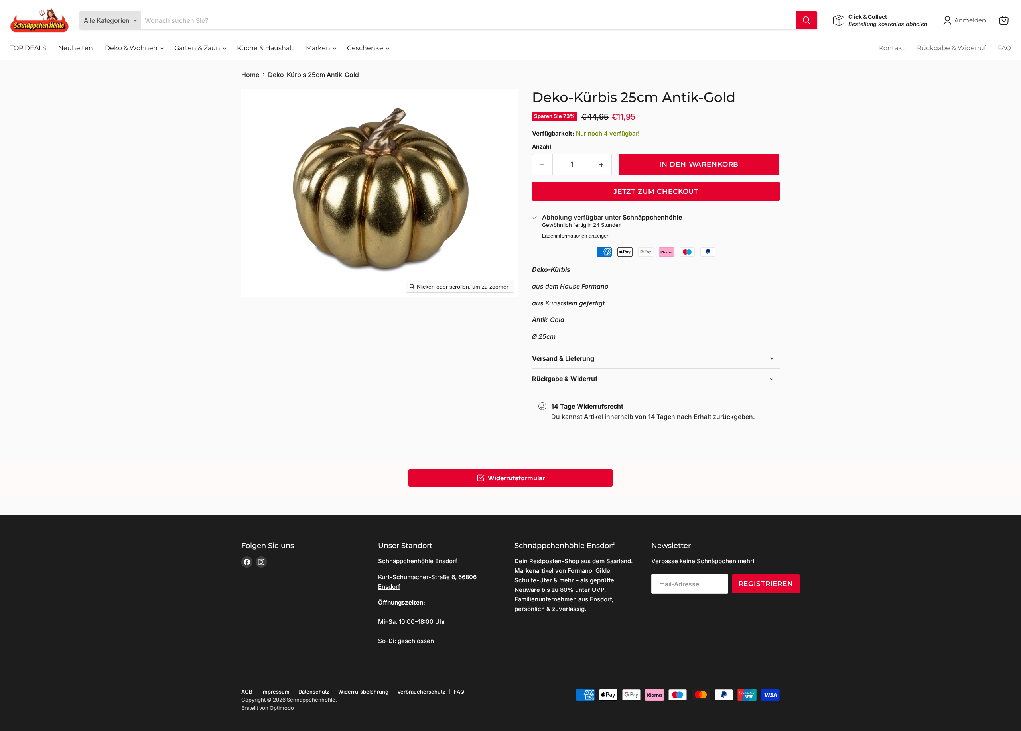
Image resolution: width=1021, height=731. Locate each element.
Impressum (275, 691)
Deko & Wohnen (132, 48)
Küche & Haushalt (265, 48)
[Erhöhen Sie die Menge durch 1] (601, 164)
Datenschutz (313, 691)
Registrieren (766, 584)
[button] (966, 20)
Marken (319, 48)
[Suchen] (806, 20)
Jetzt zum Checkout (655, 191)
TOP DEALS (28, 48)
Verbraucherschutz (421, 691)
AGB (246, 691)
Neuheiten (75, 48)
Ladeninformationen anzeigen (575, 236)
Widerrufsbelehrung (363, 691)
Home (250, 74)
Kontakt (892, 48)
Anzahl (541, 146)
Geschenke (366, 48)
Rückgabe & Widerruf (951, 48)
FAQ (1004, 48)
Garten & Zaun (198, 48)
